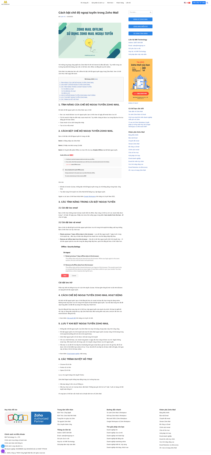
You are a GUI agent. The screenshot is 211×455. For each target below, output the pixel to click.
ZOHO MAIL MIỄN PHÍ (140, 26)
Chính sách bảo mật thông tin (14, 443)
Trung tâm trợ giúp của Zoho (66, 418)
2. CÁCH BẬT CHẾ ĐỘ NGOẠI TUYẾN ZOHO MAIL (74, 84)
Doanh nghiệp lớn (112, 430)
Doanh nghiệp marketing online (116, 441)
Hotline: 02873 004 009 (135, 42)
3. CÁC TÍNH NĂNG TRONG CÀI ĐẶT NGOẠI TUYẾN (75, 87)
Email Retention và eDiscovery (138, 167)
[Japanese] (187, 3)
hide (96, 79)
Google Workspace (90, 196)
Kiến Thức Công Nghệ (64, 412)
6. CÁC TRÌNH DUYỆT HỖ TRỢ (69, 99)
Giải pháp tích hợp (134, 155)
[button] (104, 2)
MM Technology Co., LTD (12, 437)
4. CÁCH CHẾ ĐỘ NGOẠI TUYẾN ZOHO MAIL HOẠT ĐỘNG (77, 95)
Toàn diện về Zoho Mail (135, 111)
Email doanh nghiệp (73, 353)
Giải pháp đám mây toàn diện (137, 54)
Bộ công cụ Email (133, 146)
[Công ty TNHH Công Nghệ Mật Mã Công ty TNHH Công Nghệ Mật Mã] (5, 3)
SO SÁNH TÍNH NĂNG (140, 33)
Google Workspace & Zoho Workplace (118, 421)
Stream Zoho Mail (133, 144)
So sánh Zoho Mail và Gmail (137, 114)
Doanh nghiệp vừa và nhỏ (114, 433)
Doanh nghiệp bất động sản (115, 438)
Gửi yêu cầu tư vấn (134, 48)
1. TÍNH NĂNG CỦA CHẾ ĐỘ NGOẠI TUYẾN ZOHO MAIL (76, 82)
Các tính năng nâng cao (135, 164)
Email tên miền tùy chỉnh (136, 161)
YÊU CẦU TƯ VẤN (199, 3)
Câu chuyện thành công (64, 424)
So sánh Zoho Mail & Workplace (117, 412)
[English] (185, 3)
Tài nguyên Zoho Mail (63, 421)
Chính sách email (133, 149)
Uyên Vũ (63, 16)
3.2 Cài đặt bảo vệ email (68, 91)
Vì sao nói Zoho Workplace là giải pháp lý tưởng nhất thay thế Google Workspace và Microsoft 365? (139, 124)
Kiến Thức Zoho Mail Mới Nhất (66, 415)
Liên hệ (128, 3)
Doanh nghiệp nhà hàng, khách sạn (117, 447)
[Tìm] (207, 3)
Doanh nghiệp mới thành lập (115, 435)
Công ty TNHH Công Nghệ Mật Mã (21, 453)
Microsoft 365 (71, 318)
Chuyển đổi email (133, 141)
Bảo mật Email (132, 138)
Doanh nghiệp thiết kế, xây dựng (117, 444)
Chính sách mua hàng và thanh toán (16, 440)
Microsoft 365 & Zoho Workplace (117, 418)
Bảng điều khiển (133, 135)
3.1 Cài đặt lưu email (67, 89)
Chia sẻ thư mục (133, 152)
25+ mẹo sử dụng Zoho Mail (137, 170)
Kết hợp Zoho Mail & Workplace (116, 415)
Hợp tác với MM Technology (137, 51)
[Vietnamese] (189, 3)
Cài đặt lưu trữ (65, 93)
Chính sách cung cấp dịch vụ (13, 446)
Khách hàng (120, 3)
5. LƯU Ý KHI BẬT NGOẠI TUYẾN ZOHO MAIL (73, 97)
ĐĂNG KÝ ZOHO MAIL (140, 19)
